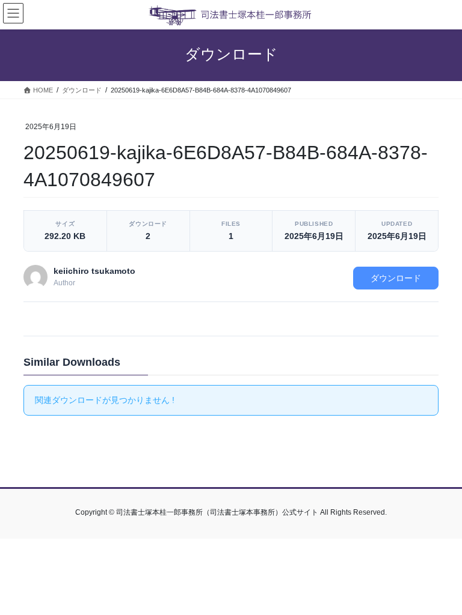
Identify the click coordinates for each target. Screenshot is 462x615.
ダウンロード (396, 278)
